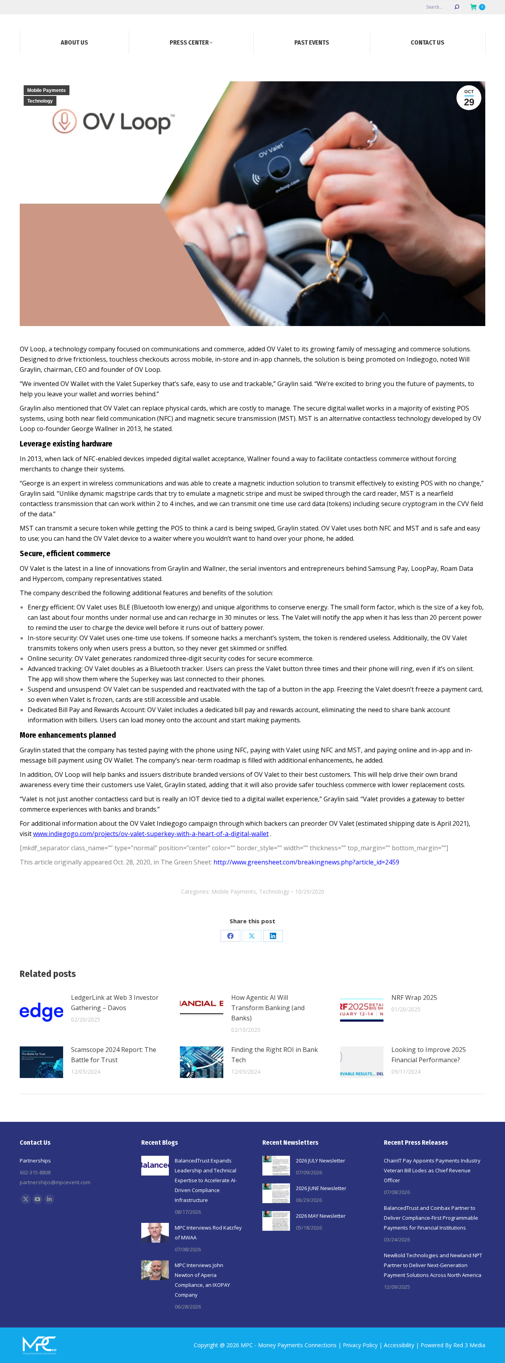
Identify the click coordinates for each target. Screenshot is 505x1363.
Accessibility (399, 1345)
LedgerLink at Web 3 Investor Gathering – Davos (115, 1002)
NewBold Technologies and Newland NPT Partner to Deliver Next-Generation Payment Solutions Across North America (433, 1265)
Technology (40, 101)
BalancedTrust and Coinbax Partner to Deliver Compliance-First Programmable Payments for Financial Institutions (431, 1217)
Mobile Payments (46, 90)
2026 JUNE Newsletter (321, 1188)
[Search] (456, 7)
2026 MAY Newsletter (321, 1215)
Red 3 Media (469, 1345)
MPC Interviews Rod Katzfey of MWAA (208, 1232)
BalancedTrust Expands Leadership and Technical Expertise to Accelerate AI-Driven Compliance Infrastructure (206, 1180)
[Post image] (41, 1010)
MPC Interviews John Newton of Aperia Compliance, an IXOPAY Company (202, 1280)
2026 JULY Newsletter (320, 1160)
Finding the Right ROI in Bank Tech (274, 1054)
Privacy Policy (360, 1345)
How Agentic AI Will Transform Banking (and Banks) (268, 1007)
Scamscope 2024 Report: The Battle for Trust (113, 1054)
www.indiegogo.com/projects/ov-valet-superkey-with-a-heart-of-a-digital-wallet (151, 833)
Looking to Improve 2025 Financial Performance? (428, 1054)
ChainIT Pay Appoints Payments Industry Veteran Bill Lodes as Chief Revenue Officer (432, 1170)
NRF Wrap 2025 (414, 997)
